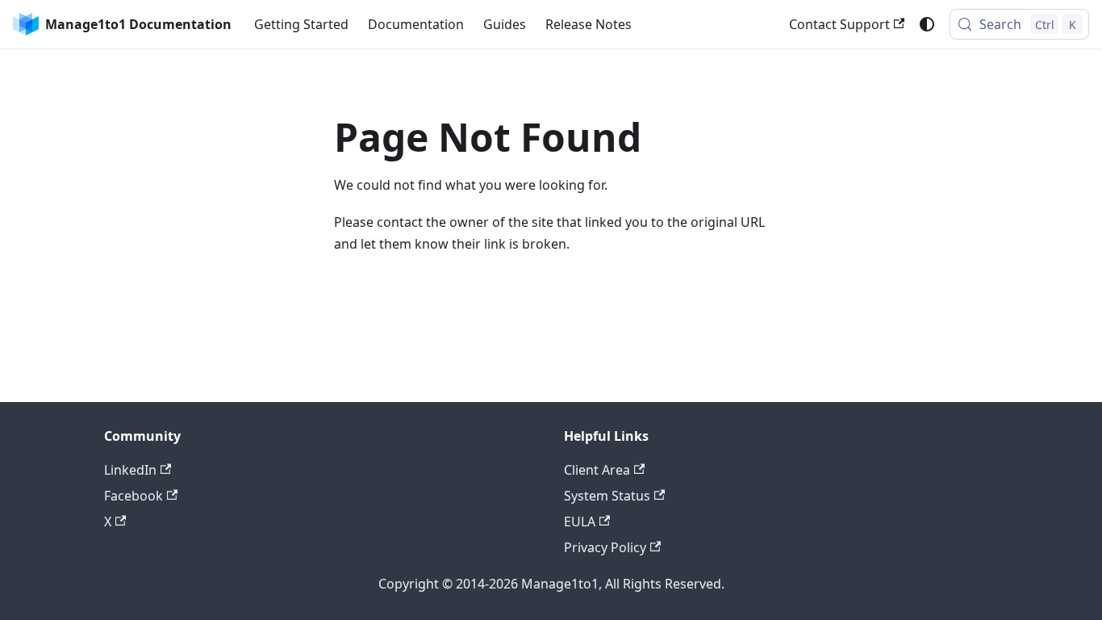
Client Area (597, 470)
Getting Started (301, 24)
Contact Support (839, 24)
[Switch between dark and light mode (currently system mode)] (927, 24)
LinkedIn (130, 470)
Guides (504, 24)
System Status (607, 496)
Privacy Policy (605, 547)
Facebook (133, 496)
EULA (579, 521)
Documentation (416, 24)
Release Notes (588, 24)
